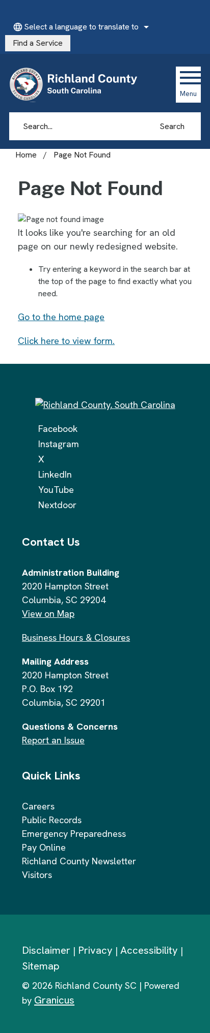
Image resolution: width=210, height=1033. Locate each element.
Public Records (52, 820)
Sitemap (41, 966)
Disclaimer (46, 950)
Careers (38, 806)
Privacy (95, 950)
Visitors (37, 875)
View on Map (48, 613)
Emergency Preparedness (74, 833)
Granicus (54, 1000)
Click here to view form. (66, 341)
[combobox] (79, 27)
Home (26, 154)
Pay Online (44, 847)
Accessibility (149, 950)
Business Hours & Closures (76, 637)
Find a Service (38, 43)
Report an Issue (53, 740)
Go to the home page (61, 317)
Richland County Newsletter (79, 861)
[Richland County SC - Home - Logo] (77, 84)
